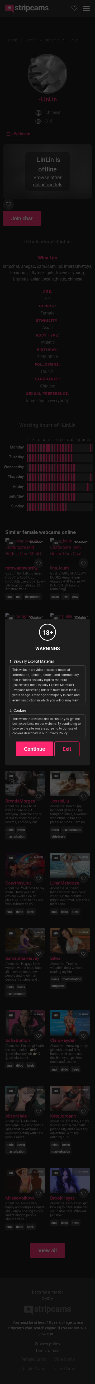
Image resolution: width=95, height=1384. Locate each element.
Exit (67, 748)
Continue (34, 748)
